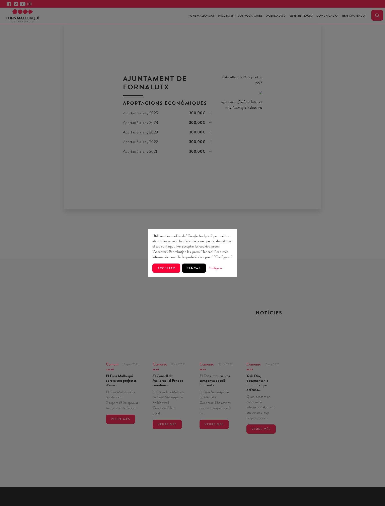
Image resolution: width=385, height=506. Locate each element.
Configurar (215, 268)
